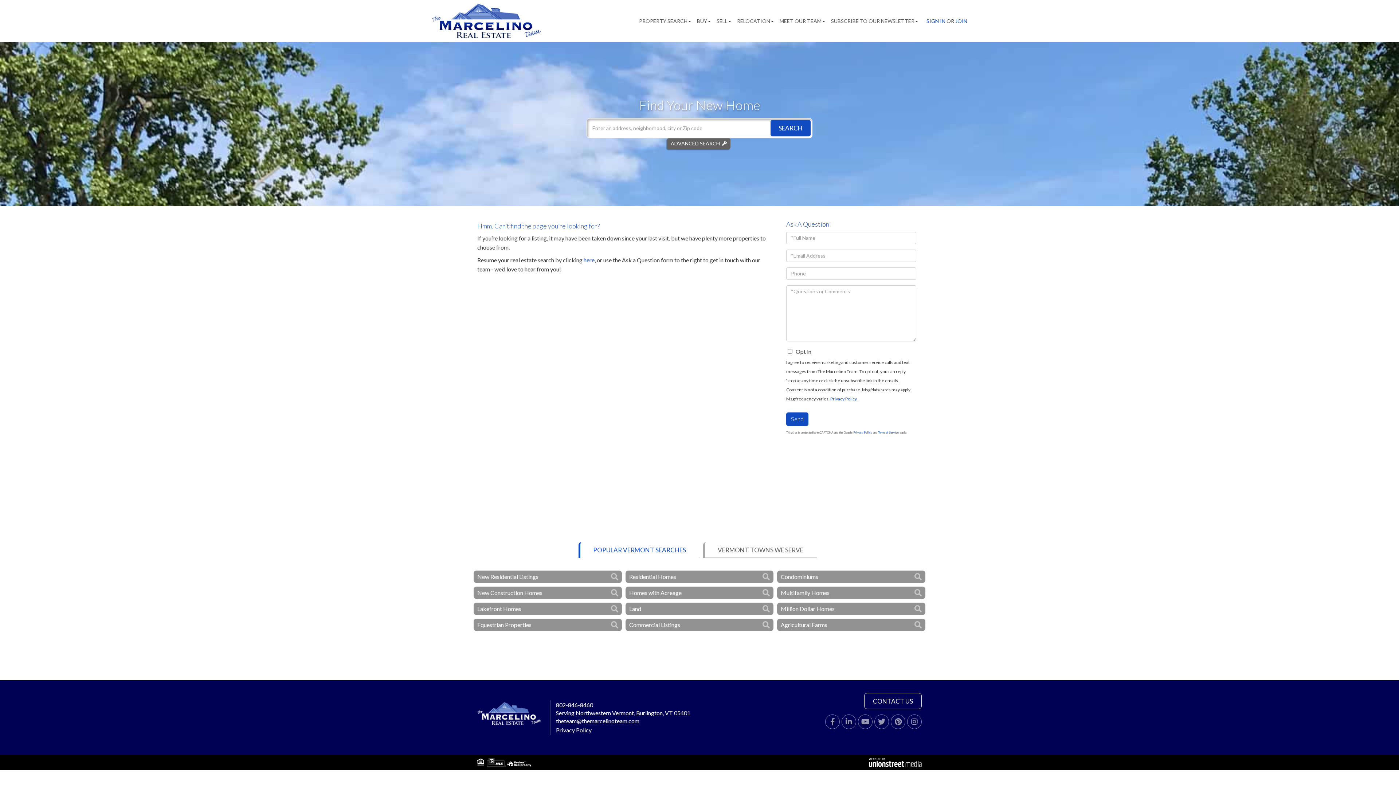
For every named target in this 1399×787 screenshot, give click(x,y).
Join (961, 21)
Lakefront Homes (499, 608)
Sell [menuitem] (722, 21)
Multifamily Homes (805, 592)
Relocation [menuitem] (753, 21)
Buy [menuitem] (702, 21)
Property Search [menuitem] (663, 21)
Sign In (935, 21)
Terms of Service (888, 432)
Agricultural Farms (804, 624)
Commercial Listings (654, 624)
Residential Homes (652, 576)
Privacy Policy (843, 399)
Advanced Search (695, 143)
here (589, 260)
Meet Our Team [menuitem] (801, 21)
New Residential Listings (507, 576)
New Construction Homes (509, 592)
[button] (791, 128)
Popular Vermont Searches (639, 550)
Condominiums (799, 576)
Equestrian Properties (504, 624)
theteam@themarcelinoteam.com (597, 720)
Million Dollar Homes (808, 608)
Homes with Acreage (655, 592)
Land (635, 608)
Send (797, 418)
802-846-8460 (574, 704)
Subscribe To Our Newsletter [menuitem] (872, 21)
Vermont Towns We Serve (760, 550)
